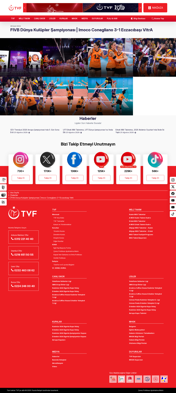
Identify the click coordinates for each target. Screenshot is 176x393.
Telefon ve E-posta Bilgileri (63, 265)
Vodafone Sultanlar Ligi (61, 281)
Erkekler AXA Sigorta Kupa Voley (65, 291)
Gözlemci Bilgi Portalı (138, 343)
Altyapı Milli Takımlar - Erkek (141, 231)
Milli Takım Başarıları (138, 238)
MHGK (74, 18)
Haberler (56, 356)
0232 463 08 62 (24, 270)
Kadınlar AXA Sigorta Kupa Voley (65, 288)
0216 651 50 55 (23, 254)
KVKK (54, 245)
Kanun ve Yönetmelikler (62, 224)
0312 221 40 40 (23, 239)
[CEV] (164, 379)
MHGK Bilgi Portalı (136, 337)
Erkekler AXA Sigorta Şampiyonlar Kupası (69, 337)
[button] (140, 7)
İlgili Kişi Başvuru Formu (62, 248)
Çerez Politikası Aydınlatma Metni (66, 251)
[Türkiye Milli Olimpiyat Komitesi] (130, 379)
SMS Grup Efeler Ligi (60, 285)
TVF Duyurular (135, 356)
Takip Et (20, 178)
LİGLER (52, 18)
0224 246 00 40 (24, 286)
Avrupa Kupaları (58, 340)
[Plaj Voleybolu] (121, 379)
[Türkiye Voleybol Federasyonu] (15, 8)
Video (54, 367)
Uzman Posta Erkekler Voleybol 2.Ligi (144, 303)
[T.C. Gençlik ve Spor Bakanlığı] (155, 379)
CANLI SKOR (39, 18)
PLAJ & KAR (112, 18)
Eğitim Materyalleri (137, 330)
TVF (13, 18)
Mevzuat (55, 214)
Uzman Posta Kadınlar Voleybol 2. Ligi (144, 300)
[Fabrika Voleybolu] (113, 379)
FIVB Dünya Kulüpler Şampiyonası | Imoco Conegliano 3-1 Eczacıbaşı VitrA (42, 198)
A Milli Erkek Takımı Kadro (140, 224)
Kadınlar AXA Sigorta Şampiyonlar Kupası (69, 333)
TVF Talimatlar (58, 221)
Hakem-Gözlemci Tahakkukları (141, 333)
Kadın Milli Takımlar (137, 214)
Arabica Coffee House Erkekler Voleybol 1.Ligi (68, 302)
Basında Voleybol (59, 360)
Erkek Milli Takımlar (137, 221)
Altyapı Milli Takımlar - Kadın (141, 228)
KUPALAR (64, 18)
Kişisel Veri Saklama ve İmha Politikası (67, 255)
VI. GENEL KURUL (59, 268)
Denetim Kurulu (59, 235)
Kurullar (55, 228)
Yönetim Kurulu (59, 231)
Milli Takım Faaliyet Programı (141, 235)
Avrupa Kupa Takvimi (137, 313)
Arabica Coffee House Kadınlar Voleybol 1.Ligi (68, 296)
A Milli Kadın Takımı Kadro (140, 218)
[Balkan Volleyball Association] (147, 379)
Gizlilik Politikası (59, 258)
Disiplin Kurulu (58, 238)
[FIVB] (138, 379)
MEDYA (85, 18)
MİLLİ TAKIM (24, 18)
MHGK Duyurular (136, 360)
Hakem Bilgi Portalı (137, 340)
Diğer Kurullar (58, 241)
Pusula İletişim (37, 390)
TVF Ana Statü (58, 218)
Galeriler (14, 195)
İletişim (55, 261)
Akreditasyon (57, 363)
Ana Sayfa (14, 192)
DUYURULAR (97, 18)
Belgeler (132, 326)
